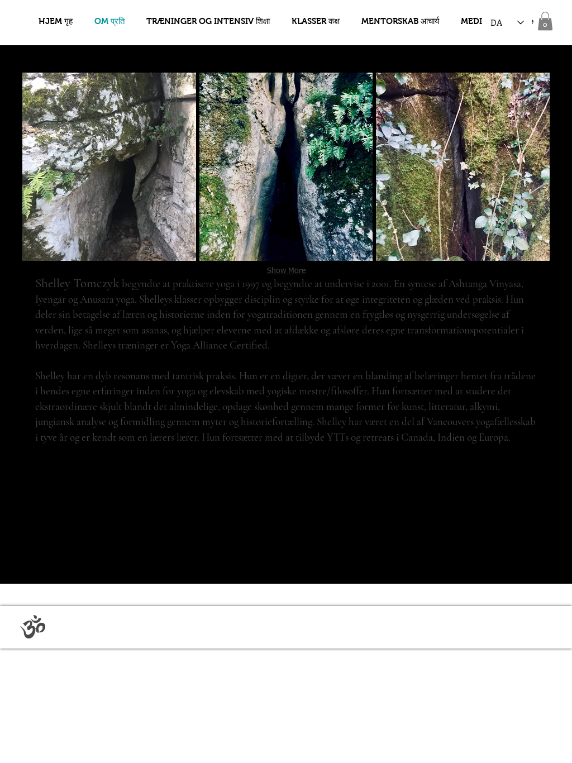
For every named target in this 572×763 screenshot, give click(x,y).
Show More (286, 271)
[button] (545, 21)
